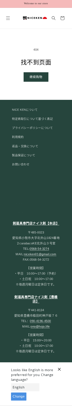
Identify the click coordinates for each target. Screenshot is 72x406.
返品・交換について (25, 146)
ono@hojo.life (40, 326)
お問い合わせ (21, 164)
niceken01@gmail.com (40, 254)
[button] (8, 18)
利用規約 (18, 136)
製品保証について (23, 155)
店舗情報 (18, 203)
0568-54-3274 (39, 248)
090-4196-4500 (40, 321)
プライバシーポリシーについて (32, 127)
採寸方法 (18, 185)
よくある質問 (21, 194)
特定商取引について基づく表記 (32, 118)
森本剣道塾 (19, 212)
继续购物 (36, 77)
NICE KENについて (25, 109)
